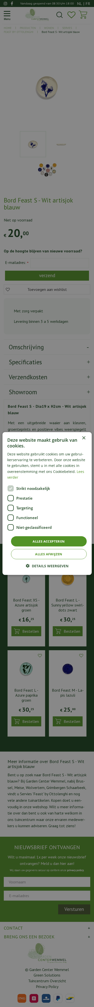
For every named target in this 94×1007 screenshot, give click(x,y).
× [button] (83, 438)
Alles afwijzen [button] (48, 554)
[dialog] (46, 503)
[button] (47, 566)
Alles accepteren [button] (49, 541)
